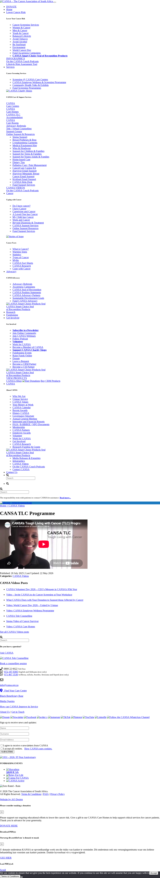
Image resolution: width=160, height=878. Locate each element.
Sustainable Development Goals (28, 298)
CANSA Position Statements (26, 292)
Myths (15, 260)
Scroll (3, 870)
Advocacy (11, 271)
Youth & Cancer (20, 33)
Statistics (16, 254)
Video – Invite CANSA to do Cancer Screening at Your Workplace (39, 594)
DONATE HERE (9, 825)
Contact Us (11, 472)
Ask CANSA (6, 652)
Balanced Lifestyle (21, 36)
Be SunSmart (19, 44)
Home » (4, 505)
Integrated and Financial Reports (28, 421)
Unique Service (20, 399)
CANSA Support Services (25, 225)
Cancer (9, 193)
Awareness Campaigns (23, 286)
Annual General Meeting (24, 418)
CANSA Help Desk (22, 182)
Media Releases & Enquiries (26, 458)
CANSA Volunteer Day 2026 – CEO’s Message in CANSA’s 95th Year (41, 589)
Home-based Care (21, 159)
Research (10, 312)
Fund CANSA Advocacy (25, 301)
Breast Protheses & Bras (24, 140)
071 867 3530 (11, 674)
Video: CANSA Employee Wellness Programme (30, 610)
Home (9, 9)
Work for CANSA (21, 344)
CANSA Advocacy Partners (26, 295)
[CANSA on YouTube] (88, 717)
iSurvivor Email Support (24, 170)
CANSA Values (20, 402)
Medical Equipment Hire (24, 145)
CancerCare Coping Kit (24, 168)
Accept (153, 873)
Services (10, 67)
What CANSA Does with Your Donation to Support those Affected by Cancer (44, 600)
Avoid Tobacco (20, 39)
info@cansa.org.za (9, 685)
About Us (5, 712)
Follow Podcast (20, 338)
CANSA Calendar (21, 407)
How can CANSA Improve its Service (19, 706)
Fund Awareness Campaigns (26, 53)
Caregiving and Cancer (23, 211)
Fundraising (12, 315)
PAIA (46, 794)
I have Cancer (19, 208)
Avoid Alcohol (19, 41)
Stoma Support (19, 137)
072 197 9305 (11, 671)
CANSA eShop (14, 381)
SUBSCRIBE (7, 752)
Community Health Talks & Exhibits (30, 85)
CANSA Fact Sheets (22, 263)
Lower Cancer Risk (16, 12)
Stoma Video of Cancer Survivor (22, 621)
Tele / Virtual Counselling (19, 128)
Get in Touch (17, 712)
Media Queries (7, 701)
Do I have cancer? (21, 205)
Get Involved (12, 317)
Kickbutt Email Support (24, 179)
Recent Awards (20, 410)
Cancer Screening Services (25, 24)
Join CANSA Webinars (24, 336)
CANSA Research (21, 266)
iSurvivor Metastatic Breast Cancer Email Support (25, 175)
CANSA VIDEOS (15, 187)
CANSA (10, 383)
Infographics (18, 461)
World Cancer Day (21, 50)
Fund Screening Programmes (26, 88)
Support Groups (14, 131)
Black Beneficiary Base (11, 696)
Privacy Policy (57, 794)
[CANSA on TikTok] (65, 717)
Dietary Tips (18, 162)
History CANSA (20, 413)
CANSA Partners (21, 430)
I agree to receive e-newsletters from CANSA (25, 745)
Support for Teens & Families (27, 154)
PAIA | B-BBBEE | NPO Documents (30, 424)
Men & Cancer (19, 30)
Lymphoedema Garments (24, 142)
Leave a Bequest (20, 361)
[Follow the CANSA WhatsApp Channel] (128, 717)
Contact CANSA (21, 469)
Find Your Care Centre (14, 690)
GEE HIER (6, 857)
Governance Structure (23, 416)
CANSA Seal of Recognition (26, 289)
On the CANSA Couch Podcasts (22, 61)
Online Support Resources (25, 228)
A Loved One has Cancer (25, 214)
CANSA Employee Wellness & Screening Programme (39, 82)
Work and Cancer (21, 220)
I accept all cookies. (27, 748)
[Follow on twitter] (42, 717)
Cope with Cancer (21, 268)
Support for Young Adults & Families (30, 156)
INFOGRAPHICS (15, 58)
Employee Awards (21, 432)
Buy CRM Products (50, 381)
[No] (21, 877)
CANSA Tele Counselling (19, 616)
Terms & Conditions (31, 794)
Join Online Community (24, 333)
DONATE (11, 6)
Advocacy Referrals (16, 125)
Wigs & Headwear (21, 148)
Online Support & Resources (20, 134)
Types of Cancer (20, 257)
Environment (18, 47)
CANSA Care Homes (12, 110)
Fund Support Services (23, 185)
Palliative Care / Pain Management (29, 165)
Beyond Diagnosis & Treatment (28, 222)
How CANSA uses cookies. (38, 748)
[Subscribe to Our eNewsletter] (16, 717)
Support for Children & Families (28, 151)
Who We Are (18, 396)
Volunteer (17, 435)
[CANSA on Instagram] (54, 717)
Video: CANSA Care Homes (20, 626)
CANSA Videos (20, 463)
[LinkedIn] (100, 717)
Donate (16, 358)
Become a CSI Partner (23, 367)
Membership (18, 427)
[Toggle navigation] (55, 2)
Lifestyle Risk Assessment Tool (21, 64)
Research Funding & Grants (26, 447)
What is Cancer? (20, 249)
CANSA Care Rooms (12, 121)
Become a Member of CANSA (27, 347)
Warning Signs (19, 251)
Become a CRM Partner (24, 364)
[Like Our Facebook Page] (30, 717)
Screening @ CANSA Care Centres (30, 79)
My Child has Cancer (23, 217)
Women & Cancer (21, 27)
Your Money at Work (22, 404)
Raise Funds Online (22, 355)
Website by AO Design (11, 799)
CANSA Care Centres (12, 104)
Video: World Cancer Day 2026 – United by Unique (32, 605)
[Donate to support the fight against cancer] (5, 717)
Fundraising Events (22, 352)
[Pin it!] (76, 717)
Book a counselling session (13, 663)
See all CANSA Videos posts (14, 632)
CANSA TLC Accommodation (14, 116)
